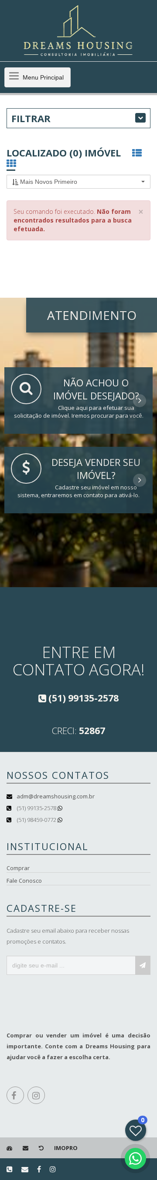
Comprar (18, 868)
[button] (78, 182)
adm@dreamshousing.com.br (56, 796)
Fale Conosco (24, 880)
